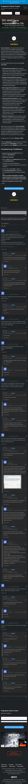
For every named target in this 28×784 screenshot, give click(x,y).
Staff (14, 267)
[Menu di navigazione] (25, 8)
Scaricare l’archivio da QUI (8, 153)
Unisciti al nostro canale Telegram (14, 188)
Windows (23, 27)
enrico (14, 450)
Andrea (14, 598)
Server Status (18, 764)
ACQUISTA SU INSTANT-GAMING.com (14, 753)
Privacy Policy (20, 766)
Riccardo (14, 496)
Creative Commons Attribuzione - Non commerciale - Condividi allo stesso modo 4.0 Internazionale (14, 781)
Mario (14, 333)
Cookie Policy (12, 766)
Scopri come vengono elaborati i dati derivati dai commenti (14, 219)
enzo (14, 635)
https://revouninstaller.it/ (7, 348)
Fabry (14, 358)
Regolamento (4, 766)
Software (19, 27)
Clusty (14, 395)
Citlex (14, 255)
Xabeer (14, 306)
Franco (14, 420)
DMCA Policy (4, 764)
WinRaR (15, 145)
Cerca (17, 13)
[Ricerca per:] (8, 13)
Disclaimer (11, 764)
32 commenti (13, 27)
